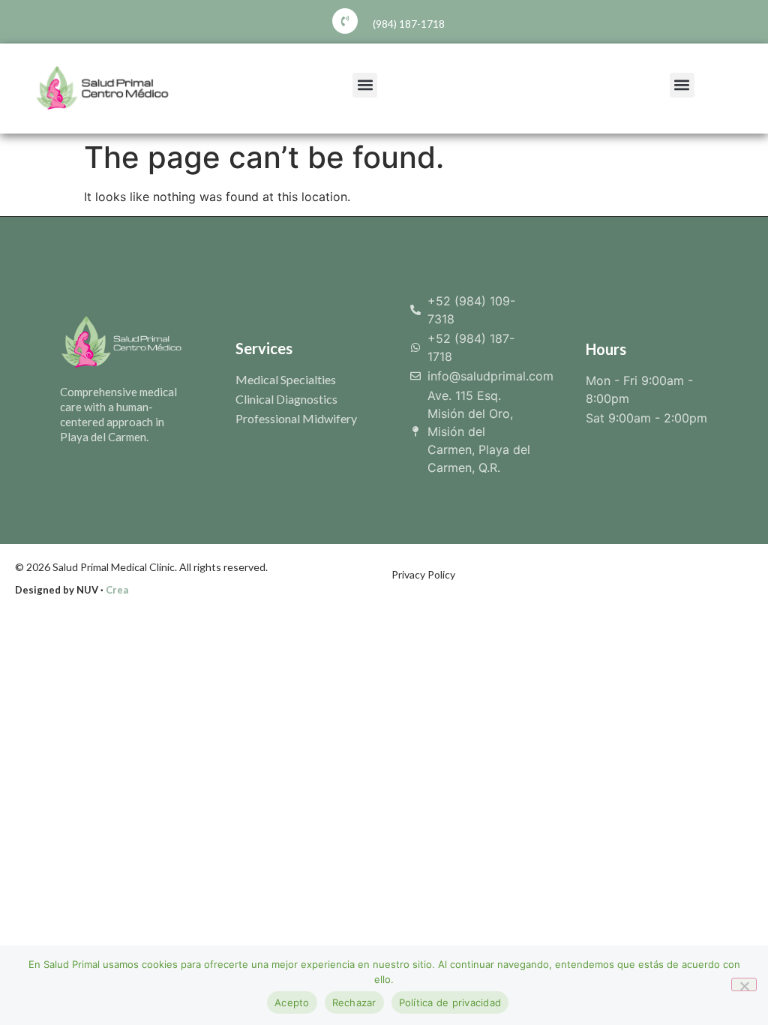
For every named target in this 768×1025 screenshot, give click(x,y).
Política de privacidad (450, 1002)
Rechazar (354, 1002)
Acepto (292, 1002)
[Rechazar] (744, 984)
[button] (364, 85)
